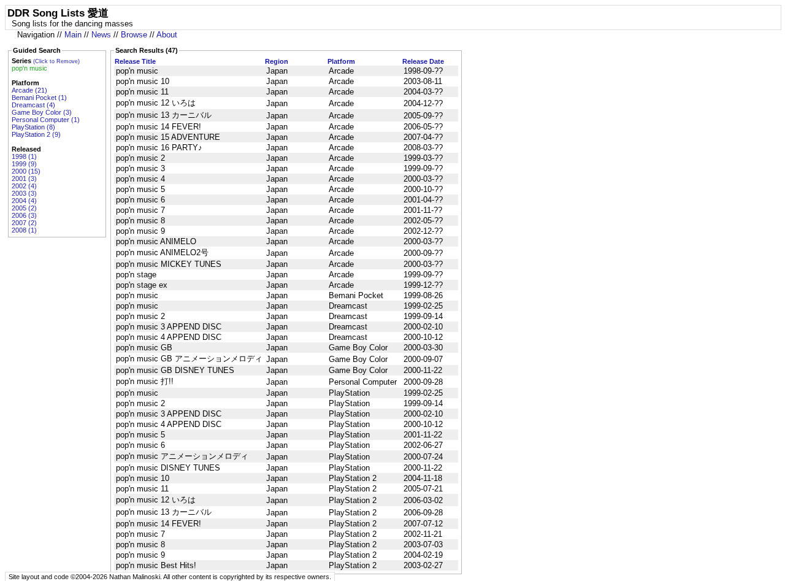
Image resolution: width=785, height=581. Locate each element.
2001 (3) (24, 178)
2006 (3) (24, 215)
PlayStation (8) (33, 127)
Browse (134, 34)
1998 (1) (24, 156)
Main (73, 34)
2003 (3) (24, 193)
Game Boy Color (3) (42, 112)
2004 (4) (24, 200)
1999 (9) (24, 163)
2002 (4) (24, 186)
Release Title (135, 61)
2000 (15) (26, 171)
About (166, 34)
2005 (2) (24, 208)
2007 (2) (24, 222)
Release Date (423, 61)
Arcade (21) (29, 90)
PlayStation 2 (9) (36, 134)
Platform (341, 61)
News (101, 34)
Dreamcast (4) (33, 105)
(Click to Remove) (56, 61)
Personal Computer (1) (46, 119)
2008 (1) (24, 230)
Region (276, 61)
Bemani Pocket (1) (39, 97)
